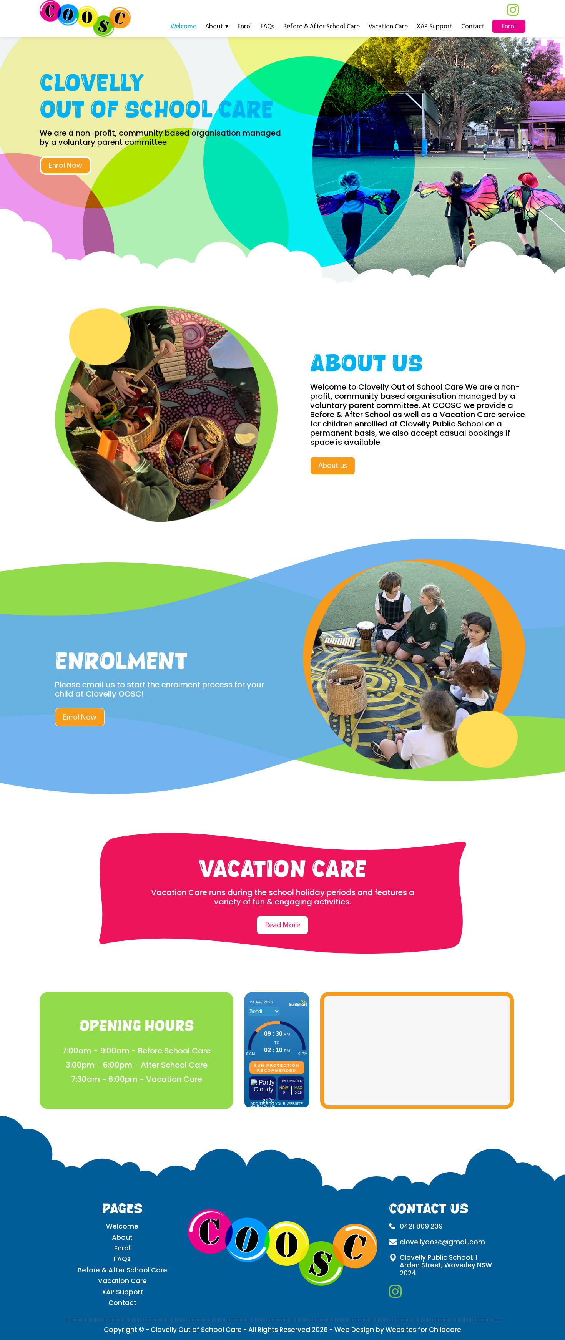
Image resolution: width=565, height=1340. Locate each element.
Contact (472, 26)
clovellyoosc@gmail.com (442, 1242)
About (214, 26)
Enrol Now (65, 165)
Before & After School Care (321, 26)
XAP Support (434, 26)
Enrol (245, 26)
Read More (282, 924)
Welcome (183, 26)
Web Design (354, 1330)
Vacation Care (388, 26)
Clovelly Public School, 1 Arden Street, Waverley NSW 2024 (446, 1265)
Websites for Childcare (423, 1330)
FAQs (267, 26)
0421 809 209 (421, 1227)
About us (332, 465)
